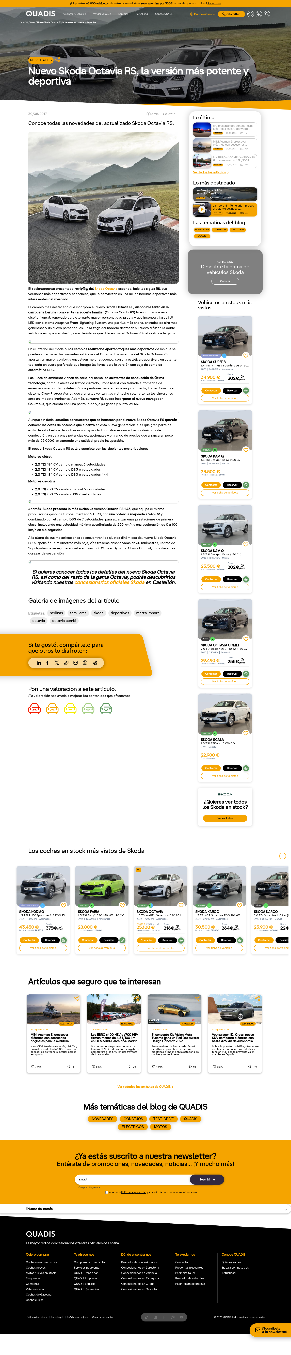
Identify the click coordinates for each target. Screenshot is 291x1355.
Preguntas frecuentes (189, 1267)
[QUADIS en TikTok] (146, 1317)
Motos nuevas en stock (41, 1273)
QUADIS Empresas (86, 1278)
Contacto (181, 1262)
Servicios (123, 14)
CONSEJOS (220, 229)
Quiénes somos (231, 1262)
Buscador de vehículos (189, 1278)
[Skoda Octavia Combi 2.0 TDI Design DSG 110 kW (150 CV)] (225, 619)
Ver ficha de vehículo (225, 398)
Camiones (32, 1283)
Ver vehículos (225, 818)
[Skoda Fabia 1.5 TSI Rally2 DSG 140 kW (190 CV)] (102, 886)
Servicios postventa (87, 1267)
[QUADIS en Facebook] (164, 1317)
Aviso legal (57, 1317)
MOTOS (160, 1127)
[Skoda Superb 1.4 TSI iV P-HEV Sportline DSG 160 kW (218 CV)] (225, 336)
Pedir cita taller (185, 1273)
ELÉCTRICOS (133, 1127)
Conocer (225, 281)
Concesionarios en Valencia (139, 1273)
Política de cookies (37, 1317)
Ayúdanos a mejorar (77, 1317)
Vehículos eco (35, 1289)
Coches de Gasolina (39, 1294)
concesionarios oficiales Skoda (109, 582)
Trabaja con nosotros (235, 1267)
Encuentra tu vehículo (73, 14)
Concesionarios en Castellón (139, 1289)
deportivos (120, 613)
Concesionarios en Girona (137, 1283)
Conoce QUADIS (164, 14)
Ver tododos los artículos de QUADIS (144, 1086)
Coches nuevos (36, 1267)
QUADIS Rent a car (86, 1273)
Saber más (214, 3)
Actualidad (142, 14)
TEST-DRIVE (237, 229)
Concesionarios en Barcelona (140, 1267)
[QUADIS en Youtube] (181, 1317)
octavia (38, 621)
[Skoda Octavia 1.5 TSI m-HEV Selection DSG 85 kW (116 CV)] (160, 886)
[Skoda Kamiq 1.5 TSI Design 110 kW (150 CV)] (225, 430)
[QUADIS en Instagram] (173, 1317)
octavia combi (64, 621)
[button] (282, 856)
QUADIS (202, 236)
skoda (99, 613)
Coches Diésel (35, 1300)
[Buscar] (267, 14)
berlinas (56, 613)
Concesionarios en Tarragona (140, 1278)
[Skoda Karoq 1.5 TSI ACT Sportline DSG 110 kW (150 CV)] (219, 886)
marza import (147, 613)
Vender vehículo (102, 14)
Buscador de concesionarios (139, 1262)
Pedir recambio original (190, 1283)
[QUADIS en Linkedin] (155, 1317)
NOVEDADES (202, 229)
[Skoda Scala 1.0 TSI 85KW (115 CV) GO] (225, 714)
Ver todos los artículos (209, 172)
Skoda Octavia (106, 288)
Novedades (41, 60)
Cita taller (233, 14)
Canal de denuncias (102, 1317)
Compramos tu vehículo (89, 1262)
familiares (78, 613)
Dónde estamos (204, 14)
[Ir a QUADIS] (40, 14)
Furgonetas (33, 1278)
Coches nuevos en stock (41, 1262)
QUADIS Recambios (86, 1289)
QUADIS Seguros (84, 1283)
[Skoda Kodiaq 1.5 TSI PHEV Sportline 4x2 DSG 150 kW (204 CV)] (43, 886)
